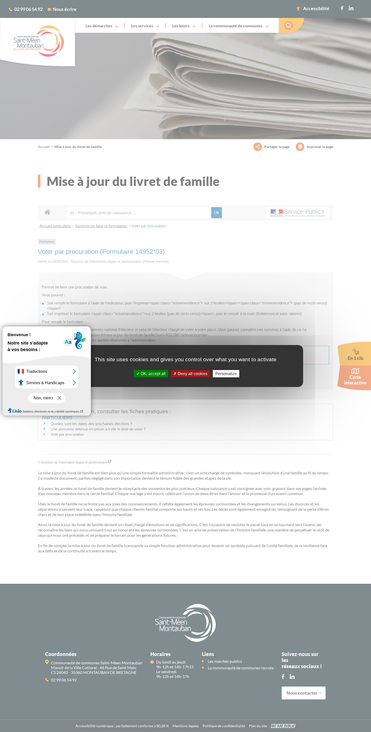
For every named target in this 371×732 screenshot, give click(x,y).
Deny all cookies (192, 374)
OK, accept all (153, 374)
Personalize (226, 374)
